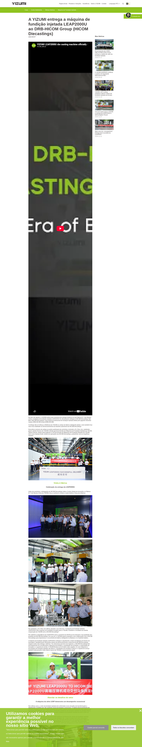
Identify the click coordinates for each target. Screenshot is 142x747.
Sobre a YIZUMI (95, 3)
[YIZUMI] (19, 3)
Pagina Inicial (63, 3)
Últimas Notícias (50, 10)
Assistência (86, 3)
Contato (104, 3)
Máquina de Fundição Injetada (67, 10)
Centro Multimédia (36, 10)
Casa (26, 10)
